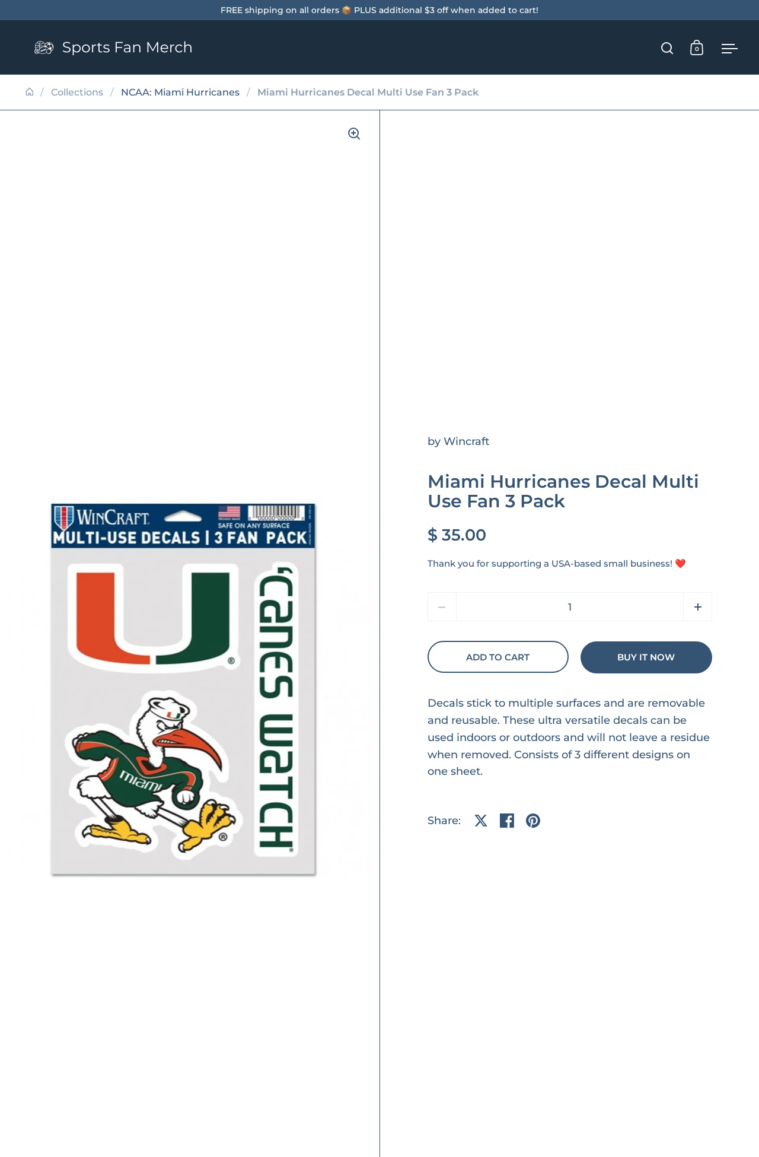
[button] (697, 606)
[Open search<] (667, 48)
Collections (77, 92)
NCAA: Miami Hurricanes (180, 92)
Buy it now (646, 657)
